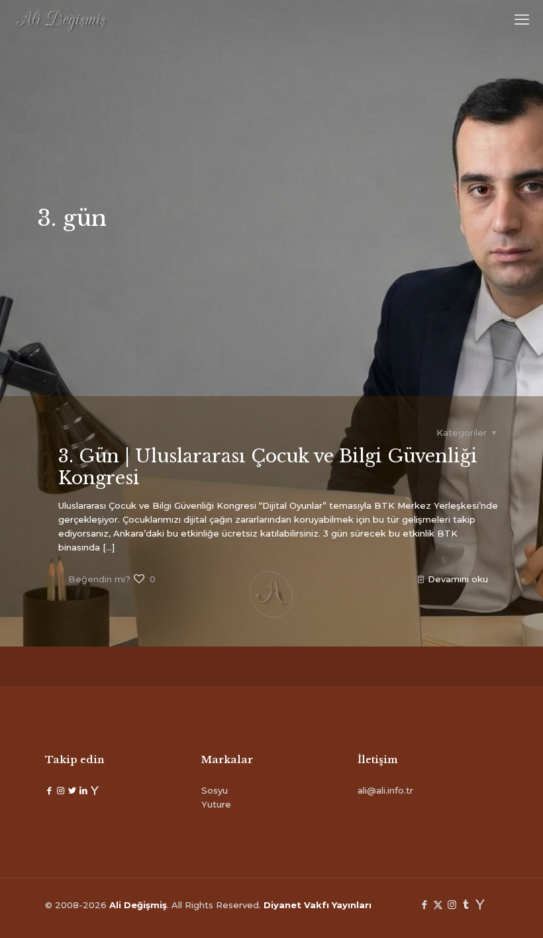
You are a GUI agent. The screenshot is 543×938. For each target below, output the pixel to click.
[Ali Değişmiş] (61, 20)
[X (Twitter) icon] (438, 904)
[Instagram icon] (452, 904)
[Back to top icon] (479, 911)
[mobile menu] (522, 20)
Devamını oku (458, 579)
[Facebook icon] (424, 904)
